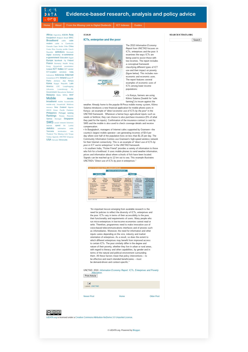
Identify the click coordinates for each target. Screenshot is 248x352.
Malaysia (50, 95)
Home (47, 25)
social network (60, 123)
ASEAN (65, 35)
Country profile (62, 49)
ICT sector (68, 69)
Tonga (70, 134)
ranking (70, 113)
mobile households (65, 101)
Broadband (52, 40)
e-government (52, 57)
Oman (55, 110)
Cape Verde (58, 46)
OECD (48, 110)
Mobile (51, 98)
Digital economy (53, 55)
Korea (49, 83)
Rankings (51, 115)
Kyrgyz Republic (61, 83)
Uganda (55, 137)
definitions (60, 52)
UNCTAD (95, 286)
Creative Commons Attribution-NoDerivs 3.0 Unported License (103, 317)
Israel (69, 78)
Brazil (66, 38)
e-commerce (67, 55)
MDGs (65, 95)
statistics (50, 128)
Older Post (154, 296)
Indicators (50, 75)
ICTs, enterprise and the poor (102, 39)
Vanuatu (55, 140)
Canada (49, 46)
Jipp (64, 81)
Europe (49, 60)
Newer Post (89, 296)
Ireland (63, 78)
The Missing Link (61, 134)
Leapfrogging (68, 86)
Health (65, 63)
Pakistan (70, 110)
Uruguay (70, 137)
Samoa (49, 119)
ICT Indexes (122, 25)
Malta (59, 95)
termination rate (66, 131)
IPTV (57, 78)
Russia (61, 116)
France (49, 63)
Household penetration (63, 66)
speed (57, 125)
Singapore (68, 119)
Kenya (70, 81)
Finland (70, 60)
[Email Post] (89, 283)
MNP (71, 95)
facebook (58, 60)
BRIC (71, 38)
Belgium (60, 38)
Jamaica (57, 81)
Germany (57, 63)
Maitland (70, 92)
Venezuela (63, 140)
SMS (49, 122)
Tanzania (50, 131)
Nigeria (70, 107)
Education (64, 58)
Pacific (62, 110)
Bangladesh (51, 38)
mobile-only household (55, 104)
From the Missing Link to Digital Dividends (88, 25)
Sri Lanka (68, 125)
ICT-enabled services (56, 72)
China (71, 46)
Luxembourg (62, 89)
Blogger (136, 330)
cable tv (59, 43)
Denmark (69, 52)
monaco (49, 107)
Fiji (65, 60)
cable (64, 41)
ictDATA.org (51, 317)
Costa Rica (50, 49)
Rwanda (70, 116)
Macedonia (62, 92)
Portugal (62, 113)
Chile (66, 46)
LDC (58, 86)
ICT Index (58, 69)
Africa (49, 34)
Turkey (49, 137)
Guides (138, 25)
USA (48, 139)
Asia (71, 34)
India (71, 72)
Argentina (57, 35)
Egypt (71, 58)
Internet (69, 74)
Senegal (58, 119)
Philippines (51, 113)
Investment (50, 78)
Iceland (49, 69)
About (58, 25)
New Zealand (60, 107)
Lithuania (50, 89)
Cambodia (69, 43)
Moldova (70, 104)
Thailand (49, 134)
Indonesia (59, 75)
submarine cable (66, 128)
